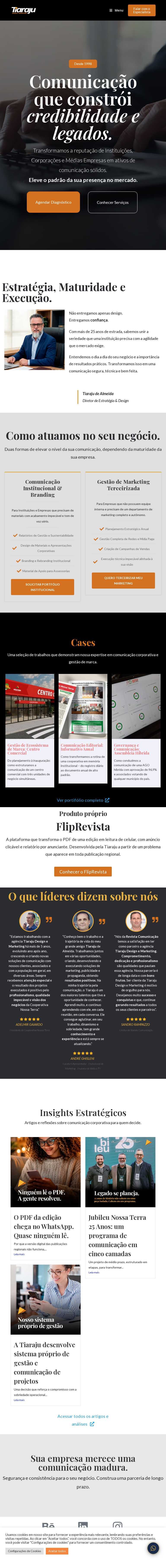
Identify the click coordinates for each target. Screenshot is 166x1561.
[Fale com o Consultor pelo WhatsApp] (153, 1548)
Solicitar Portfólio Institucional (43, 587)
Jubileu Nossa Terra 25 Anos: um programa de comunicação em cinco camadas (117, 1235)
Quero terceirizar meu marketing (123, 580)
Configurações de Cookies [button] (24, 1551)
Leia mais (19, 1254)
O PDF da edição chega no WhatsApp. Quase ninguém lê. (44, 1226)
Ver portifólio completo (81, 800)
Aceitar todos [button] (57, 1551)
